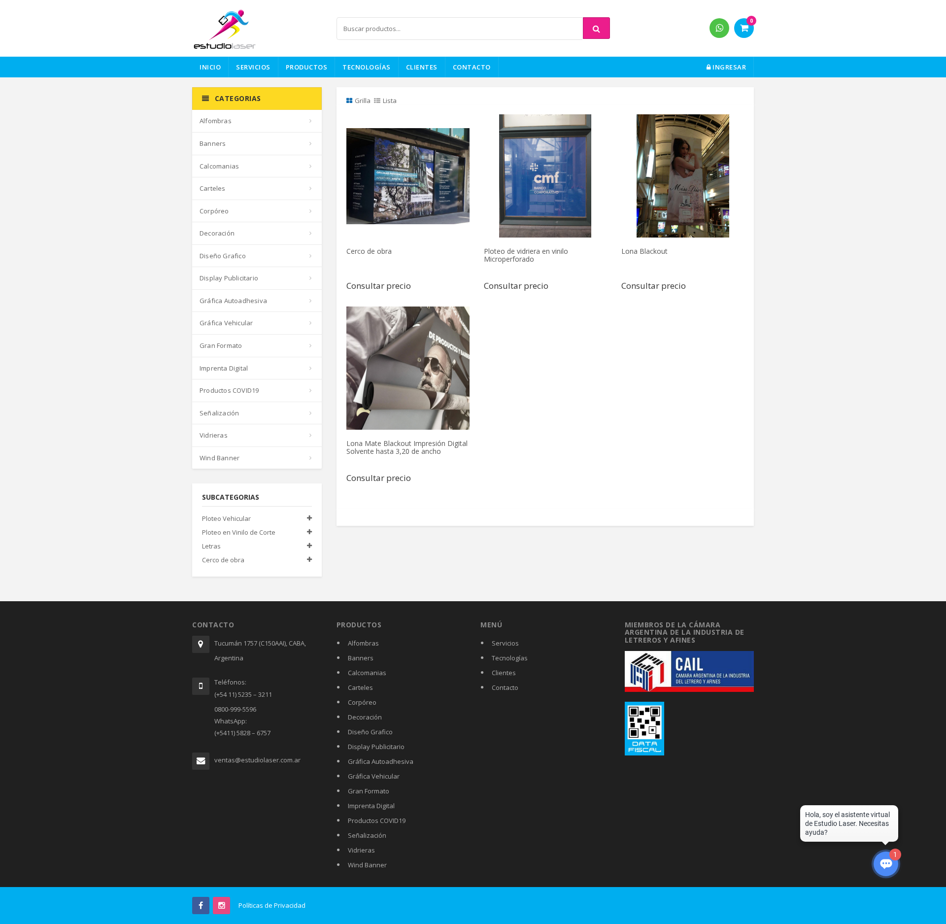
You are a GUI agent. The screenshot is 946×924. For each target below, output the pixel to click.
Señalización (219, 413)
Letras (211, 546)
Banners (213, 143)
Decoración (217, 233)
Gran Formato (221, 345)
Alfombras (216, 120)
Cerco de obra (223, 559)
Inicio (210, 67)
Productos (307, 67)
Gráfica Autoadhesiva (233, 300)
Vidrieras (214, 435)
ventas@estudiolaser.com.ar (257, 759)
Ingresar (728, 67)
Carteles (213, 188)
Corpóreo (214, 210)
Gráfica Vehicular (226, 322)
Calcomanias (219, 166)
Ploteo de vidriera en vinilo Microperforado (526, 254)
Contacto (472, 67)
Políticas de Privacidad (271, 905)
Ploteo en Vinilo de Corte (238, 532)
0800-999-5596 (235, 709)
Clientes (422, 67)
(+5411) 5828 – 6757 (242, 732)
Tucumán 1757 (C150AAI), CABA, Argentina (260, 650)
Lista (390, 100)
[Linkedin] (221, 905)
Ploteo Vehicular (226, 518)
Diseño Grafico (223, 255)
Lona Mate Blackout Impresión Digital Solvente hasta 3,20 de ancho (407, 447)
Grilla (363, 100)
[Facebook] (200, 905)
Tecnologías (366, 67)
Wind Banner (219, 457)
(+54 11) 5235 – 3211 (243, 694)
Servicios (253, 67)
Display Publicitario (229, 278)
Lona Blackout (644, 251)
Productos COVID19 (229, 390)
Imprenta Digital (224, 368)
